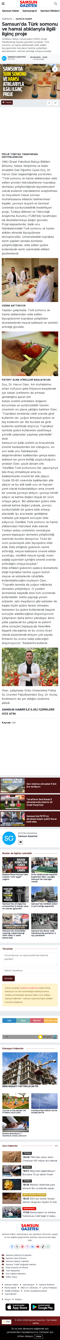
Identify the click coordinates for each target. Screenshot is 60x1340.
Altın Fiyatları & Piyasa (34, 1195)
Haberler (7, 19)
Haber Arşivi (11, 1277)
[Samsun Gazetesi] (9, 838)
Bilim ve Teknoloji (29, 1288)
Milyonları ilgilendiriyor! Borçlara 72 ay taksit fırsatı (38, 1173)
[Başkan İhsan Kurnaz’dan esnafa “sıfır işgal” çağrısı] (15, 865)
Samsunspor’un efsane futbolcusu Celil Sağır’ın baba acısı (39, 1214)
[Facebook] (12, 1246)
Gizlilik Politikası (12, 1291)
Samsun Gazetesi (27, 836)
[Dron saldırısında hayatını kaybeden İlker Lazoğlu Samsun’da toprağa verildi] (44, 865)
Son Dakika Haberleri (16, 1274)
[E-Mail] (20, 842)
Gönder (8, 978)
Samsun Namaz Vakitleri (17, 1261)
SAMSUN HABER (13, 709)
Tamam (38, 1336)
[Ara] (55, 4)
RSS (8, 1322)
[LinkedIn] (32, 1246)
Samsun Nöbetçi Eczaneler (19, 1255)
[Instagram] (27, 1246)
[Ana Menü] (3, 4)
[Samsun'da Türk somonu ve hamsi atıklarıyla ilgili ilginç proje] (30, 81)
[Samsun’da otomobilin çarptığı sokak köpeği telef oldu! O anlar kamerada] (15, 921)
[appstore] (17, 1307)
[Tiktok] (43, 1246)
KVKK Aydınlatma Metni (35, 1291)
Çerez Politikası (49, 1288)
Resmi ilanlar (10, 1288)
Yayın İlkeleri (10, 1294)
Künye (8, 1299)
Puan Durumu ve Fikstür (17, 1268)
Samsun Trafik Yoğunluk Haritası (21, 1265)
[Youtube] (37, 1246)
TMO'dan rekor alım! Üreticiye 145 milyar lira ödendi (39, 1159)
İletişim (18, 1299)
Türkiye (27, 1153)
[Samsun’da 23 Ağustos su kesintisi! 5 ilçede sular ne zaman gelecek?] (15, 894)
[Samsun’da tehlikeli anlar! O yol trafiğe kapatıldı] (44, 894)
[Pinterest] (22, 1246)
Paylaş (8, 102)
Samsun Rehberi (50, 11)
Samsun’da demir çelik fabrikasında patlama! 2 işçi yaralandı (43, 933)
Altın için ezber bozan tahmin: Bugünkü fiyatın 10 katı (39, 1200)
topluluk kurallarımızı (29, 988)
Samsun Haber (10, 11)
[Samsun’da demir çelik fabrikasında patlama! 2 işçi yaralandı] (44, 921)
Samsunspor (29, 11)
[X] (17, 1246)
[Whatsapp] (48, 1246)
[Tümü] (56, 1146)
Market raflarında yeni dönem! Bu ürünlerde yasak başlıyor (38, 1187)
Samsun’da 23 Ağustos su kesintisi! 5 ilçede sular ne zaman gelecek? (15, 906)
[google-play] (42, 1307)
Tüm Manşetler (13, 1271)
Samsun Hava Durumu (16, 1258)
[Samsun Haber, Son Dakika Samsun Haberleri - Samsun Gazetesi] (28, 4)
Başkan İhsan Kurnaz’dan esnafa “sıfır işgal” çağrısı (15, 877)
